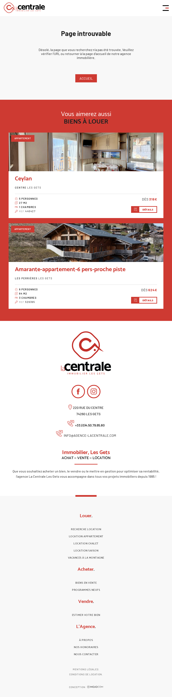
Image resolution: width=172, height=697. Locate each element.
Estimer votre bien (86, 615)
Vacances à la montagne (86, 557)
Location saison (86, 550)
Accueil (86, 78)
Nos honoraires (86, 647)
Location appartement (86, 536)
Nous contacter (86, 654)
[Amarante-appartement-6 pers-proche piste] (86, 242)
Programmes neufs (86, 589)
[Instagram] (93, 391)
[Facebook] (78, 391)
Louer (86, 515)
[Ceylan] (86, 152)
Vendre (86, 601)
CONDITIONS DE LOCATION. (86, 674)
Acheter (86, 569)
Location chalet (86, 543)
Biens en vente (86, 582)
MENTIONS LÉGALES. (86, 669)
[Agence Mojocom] (95, 687)
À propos (86, 640)
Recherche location (86, 529)
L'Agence (86, 626)
